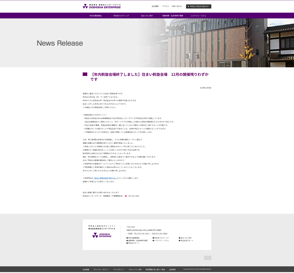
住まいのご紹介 (147, 15)
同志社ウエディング (121, 15)
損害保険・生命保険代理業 (172, 15)
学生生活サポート (187, 240)
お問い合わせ (177, 6)
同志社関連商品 (96, 15)
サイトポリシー (119, 269)
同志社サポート (133, 243)
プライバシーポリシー (101, 269)
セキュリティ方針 (135, 269)
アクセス (165, 6)
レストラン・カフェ (198, 15)
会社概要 (155, 6)
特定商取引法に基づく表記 (155, 269)
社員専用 (172, 269)
